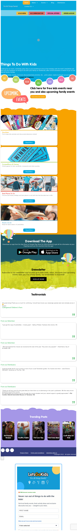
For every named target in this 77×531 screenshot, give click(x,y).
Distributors (61, 3)
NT (4, 78)
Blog (52, 3)
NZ (72, 78)
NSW (27, 81)
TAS (50, 81)
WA (15, 80)
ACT (61, 80)
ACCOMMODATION (36, 13)
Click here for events (38, 97)
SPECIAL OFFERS (53, 13)
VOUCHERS (22, 13)
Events (43, 3)
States (34, 3)
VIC (38, 83)
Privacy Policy (24, 453)
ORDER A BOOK (69, 13)
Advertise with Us (51, 453)
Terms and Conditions (37, 453)
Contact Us (28, 6)
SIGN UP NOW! (38, 279)
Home (26, 3)
